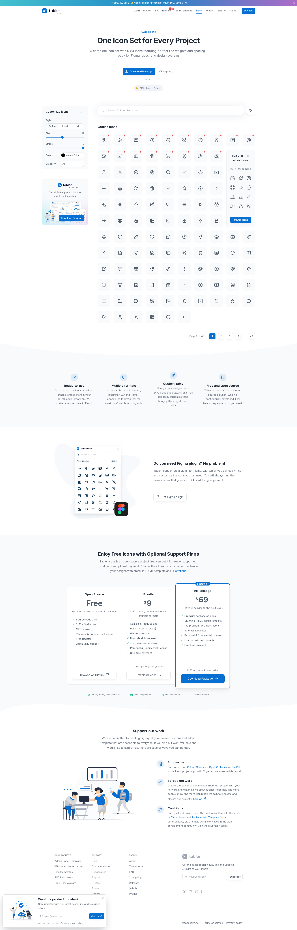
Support (96, 877)
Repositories (99, 872)
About (132, 861)
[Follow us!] (184, 892)
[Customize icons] (250, 110)
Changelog (165, 71)
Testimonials (136, 866)
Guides (96, 883)
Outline (52, 126)
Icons (199, 10)
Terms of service (213, 922)
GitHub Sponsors (197, 767)
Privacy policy (234, 922)
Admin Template (142, 10)
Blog (220, 10)
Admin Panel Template (67, 861)
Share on (197, 799)
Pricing (133, 893)
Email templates (63, 872)
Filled (65, 126)
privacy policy (76, 923)
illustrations (179, 571)
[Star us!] (190, 892)
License (96, 893)
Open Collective (218, 767)
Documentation (101, 866)
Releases (134, 883)
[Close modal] (102, 898)
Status (95, 888)
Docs (233, 10)
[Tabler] (191, 856)
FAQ (131, 872)
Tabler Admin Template (205, 817)
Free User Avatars (65, 883)
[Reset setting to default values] (81, 112)
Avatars (209, 10)
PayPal (236, 767)
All (77, 126)
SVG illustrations (64, 877)
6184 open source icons (68, 866)
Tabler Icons (178, 817)
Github (133, 888)
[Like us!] (196, 892)
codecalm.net (191, 922)
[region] (148, 3)
